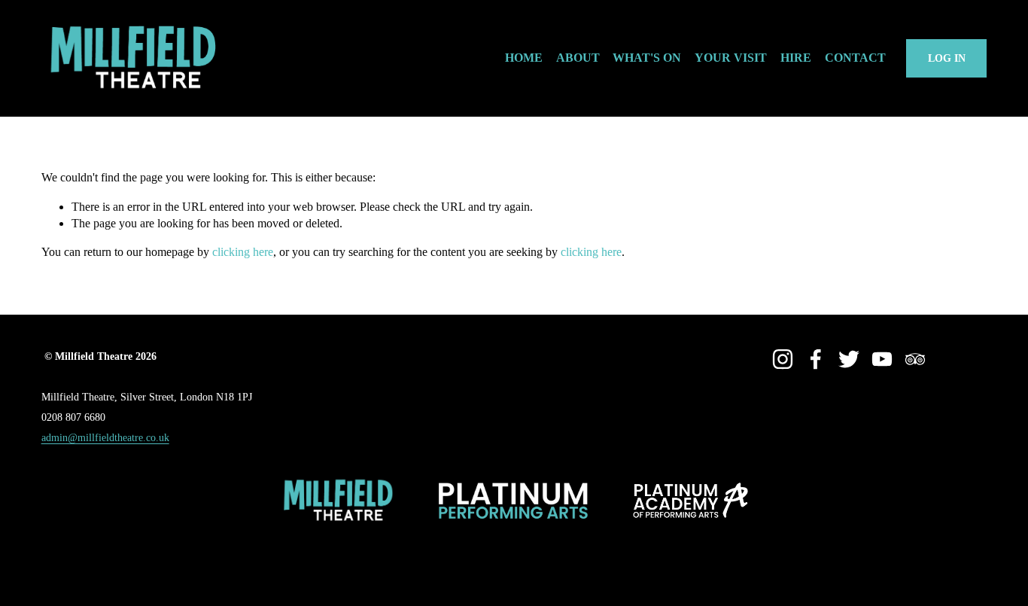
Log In (947, 58)
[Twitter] (848, 359)
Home (524, 57)
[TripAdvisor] (915, 359)
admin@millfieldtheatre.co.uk (105, 437)
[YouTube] (882, 359)
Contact (855, 57)
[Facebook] (815, 359)
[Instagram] (782, 359)
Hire (795, 57)
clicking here (242, 251)
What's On (647, 57)
